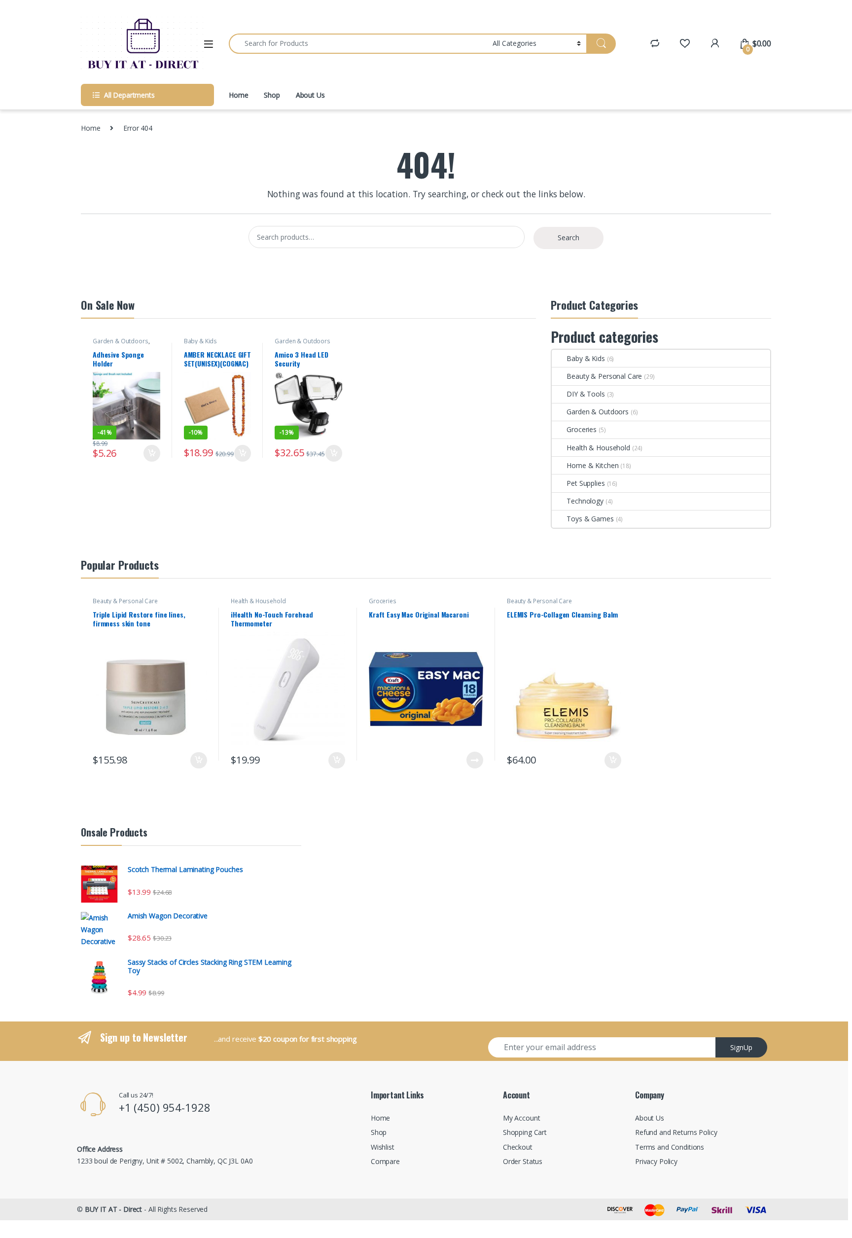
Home (238, 95)
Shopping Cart (525, 1132)
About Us (310, 95)
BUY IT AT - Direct (113, 1209)
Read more (474, 760)
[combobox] (358, 44)
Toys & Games (590, 518)
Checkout (517, 1147)
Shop (272, 95)
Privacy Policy (656, 1161)
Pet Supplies (585, 483)
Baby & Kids (200, 341)
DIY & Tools (585, 394)
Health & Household (598, 447)
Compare (385, 1161)
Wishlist (382, 1147)
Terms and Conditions (669, 1147)
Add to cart (151, 453)
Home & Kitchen (592, 465)
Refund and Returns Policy (676, 1132)
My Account (521, 1118)
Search (568, 237)
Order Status (522, 1161)
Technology (585, 501)
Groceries (582, 429)
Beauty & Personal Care (604, 376)
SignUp (741, 1047)
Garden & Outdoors (120, 341)
